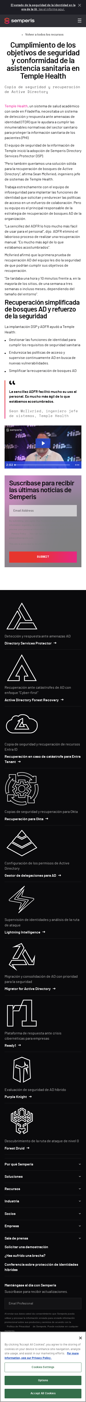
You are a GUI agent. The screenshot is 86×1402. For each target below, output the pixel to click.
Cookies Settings (43, 1367)
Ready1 (10, 1045)
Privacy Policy (18, 533)
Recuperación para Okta (24, 819)
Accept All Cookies (43, 1393)
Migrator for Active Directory (28, 989)
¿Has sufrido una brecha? (25, 1256)
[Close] (80, 1338)
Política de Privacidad (18, 1326)
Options (43, 1380)
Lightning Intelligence (22, 932)
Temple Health (16, 106)
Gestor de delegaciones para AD (30, 875)
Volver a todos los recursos (44, 34)
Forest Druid (15, 1148)
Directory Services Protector (28, 643)
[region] (43, 1367)
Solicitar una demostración (26, 1247)
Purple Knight (16, 1097)
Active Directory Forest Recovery (32, 700)
